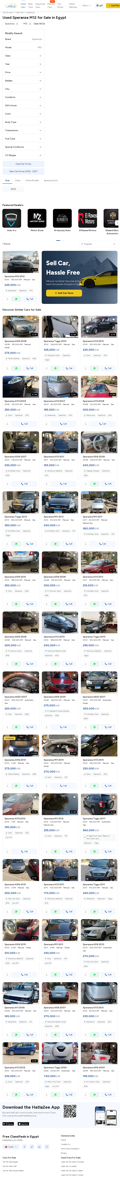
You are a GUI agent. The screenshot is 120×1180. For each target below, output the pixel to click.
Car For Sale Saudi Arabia (13, 1171)
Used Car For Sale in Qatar (72, 1171)
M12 (31, 291)
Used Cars (23, 5)
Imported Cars (40, 5)
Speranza (22, 291)
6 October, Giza (14, 471)
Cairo (88, 355)
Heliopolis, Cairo (53, 355)
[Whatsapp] (16, 299)
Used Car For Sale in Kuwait (72, 1162)
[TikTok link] (31, 1146)
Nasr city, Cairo (14, 899)
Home (63, 1140)
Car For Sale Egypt (10, 1162)
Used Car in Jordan (69, 1166)
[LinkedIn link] (39, 1146)
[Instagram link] (46, 1146)
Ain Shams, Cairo (93, 1082)
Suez (10, 1082)
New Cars (30, 5)
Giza (10, 591)
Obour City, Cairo (53, 1082)
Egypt (10, 1147)
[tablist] (60, 181)
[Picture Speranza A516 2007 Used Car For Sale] (21, 442)
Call (31, 299)
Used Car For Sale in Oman (72, 1175)
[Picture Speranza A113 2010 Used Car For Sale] (99, 746)
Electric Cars (51, 5)
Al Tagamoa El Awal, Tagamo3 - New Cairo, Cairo (98, 837)
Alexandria (12, 291)
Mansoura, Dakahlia (54, 471)
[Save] (35, 254)
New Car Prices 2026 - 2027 (23, 171)
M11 (73, 531)
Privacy (64, 1153)
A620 (27, 714)
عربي (101, 5)
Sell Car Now (65, 293)
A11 (31, 1022)
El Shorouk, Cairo (54, 591)
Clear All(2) (39, 23)
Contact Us (65, 1144)
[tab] (7, 181)
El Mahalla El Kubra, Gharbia (58, 711)
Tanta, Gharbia (13, 359)
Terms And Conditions (70, 1149)
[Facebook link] (24, 1146)
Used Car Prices (23, 164)
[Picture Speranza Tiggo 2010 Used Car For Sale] (99, 622)
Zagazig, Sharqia (92, 471)
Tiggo (47, 360)
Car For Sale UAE (9, 1166)
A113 (105, 355)
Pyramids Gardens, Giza (56, 651)
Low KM (9, 837)
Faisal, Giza (90, 415)
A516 (34, 359)
